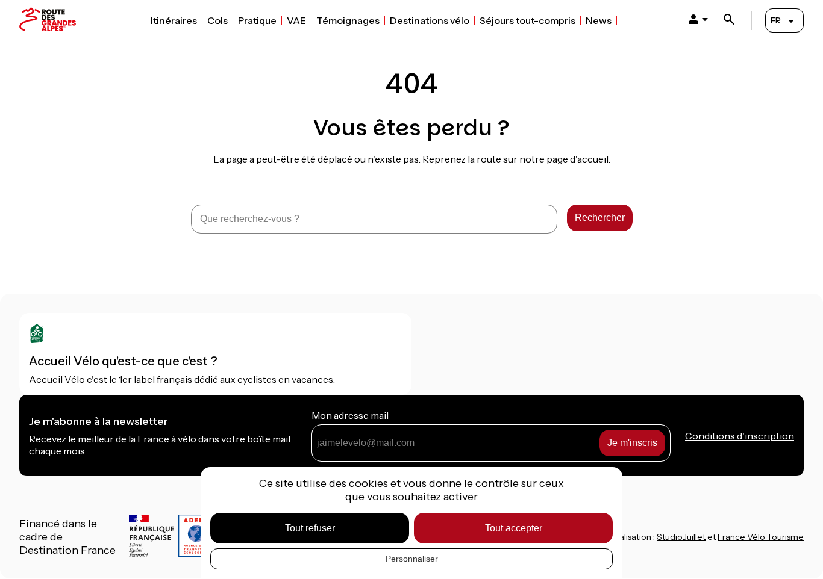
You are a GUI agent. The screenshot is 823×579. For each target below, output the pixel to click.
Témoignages (348, 20)
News (599, 20)
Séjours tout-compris (527, 20)
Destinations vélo (429, 20)
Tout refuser (310, 528)
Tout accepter (513, 528)
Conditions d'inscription (739, 436)
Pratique (257, 20)
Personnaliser (412, 558)
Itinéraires (174, 20)
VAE (296, 20)
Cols (217, 20)
